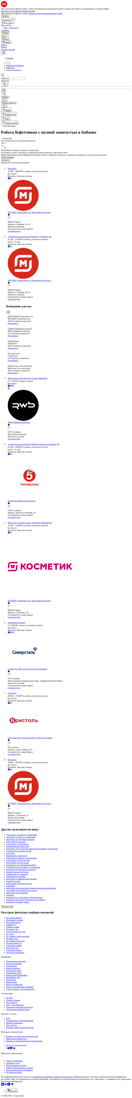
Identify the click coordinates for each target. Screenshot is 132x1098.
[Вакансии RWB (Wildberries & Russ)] (68, 405)
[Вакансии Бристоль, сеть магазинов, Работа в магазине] (68, 721)
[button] (4, 45)
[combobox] (13, 78)
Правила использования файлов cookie (45, 13)
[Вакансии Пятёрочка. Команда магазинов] (68, 478)
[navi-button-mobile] (3, 53)
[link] (5, 39)
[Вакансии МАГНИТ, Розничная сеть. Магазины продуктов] (68, 195)
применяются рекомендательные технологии (52, 1077)
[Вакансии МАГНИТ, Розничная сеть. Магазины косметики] (68, 567)
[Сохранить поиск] (3, 91)
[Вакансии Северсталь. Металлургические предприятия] (68, 651)
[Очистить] (4, 84)
